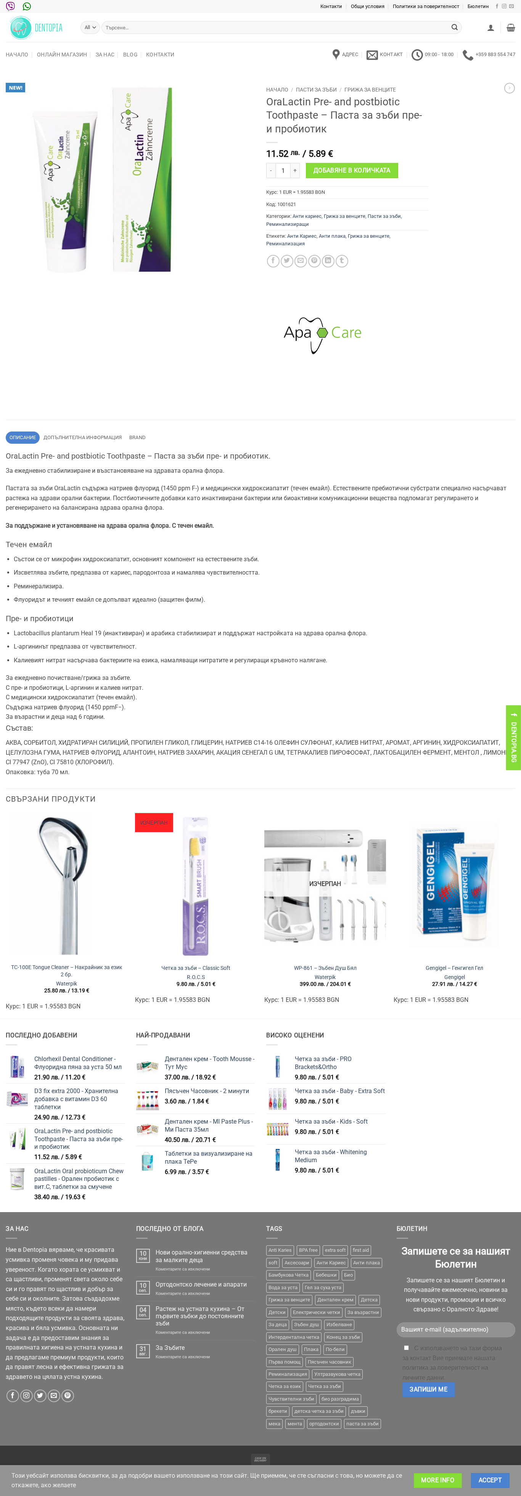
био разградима (340, 1399)
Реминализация (285, 243)
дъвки (358, 1411)
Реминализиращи (287, 224)
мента (295, 1424)
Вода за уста (283, 1287)
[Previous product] (509, 88)
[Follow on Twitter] (40, 1396)
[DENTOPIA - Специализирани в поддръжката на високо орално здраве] (37, 27)
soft (273, 1263)
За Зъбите (170, 1347)
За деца (278, 1324)
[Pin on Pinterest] (314, 261)
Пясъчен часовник (329, 1362)
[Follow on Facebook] (497, 6)
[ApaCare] (323, 336)
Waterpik (66, 984)
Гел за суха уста (323, 1287)
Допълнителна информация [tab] (82, 437)
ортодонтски (324, 1424)
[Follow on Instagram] (504, 6)
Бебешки (326, 1275)
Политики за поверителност (426, 6)
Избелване (339, 1324)
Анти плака (332, 236)
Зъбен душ (306, 1324)
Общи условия (367, 6)
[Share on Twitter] (287, 261)
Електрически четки (316, 1312)
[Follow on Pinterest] (67, 1396)
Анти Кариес (302, 236)
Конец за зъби (343, 1337)
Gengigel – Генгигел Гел (454, 968)
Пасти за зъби (316, 90)
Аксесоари (297, 1263)
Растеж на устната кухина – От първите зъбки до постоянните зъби (200, 1316)
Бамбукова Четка (289, 1275)
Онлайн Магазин (62, 55)
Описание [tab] (23, 437)
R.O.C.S (196, 977)
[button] (491, 27)
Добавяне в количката (352, 170)
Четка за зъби (324, 1386)
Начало (17, 55)
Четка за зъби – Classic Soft (195, 968)
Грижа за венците (370, 90)
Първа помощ (285, 1362)
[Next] (515, 915)
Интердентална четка (294, 1337)
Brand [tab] (137, 437)
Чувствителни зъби (291, 1399)
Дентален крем (335, 1300)
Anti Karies (280, 1250)
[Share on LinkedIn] (328, 261)
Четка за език (285, 1386)
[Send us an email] (511, 6)
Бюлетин (478, 6)
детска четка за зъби (319, 1411)
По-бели (335, 1349)
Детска (369, 1300)
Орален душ (283, 1349)
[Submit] (454, 27)
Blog (130, 55)
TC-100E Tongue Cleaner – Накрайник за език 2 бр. (66, 971)
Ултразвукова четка (337, 1374)
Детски (277, 1312)
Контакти (331, 6)
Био (348, 1275)
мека (274, 1424)
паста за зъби (362, 1424)
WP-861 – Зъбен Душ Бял (325, 968)
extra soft (335, 1250)
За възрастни (363, 1312)
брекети (278, 1411)
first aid (361, 1250)
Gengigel (454, 977)
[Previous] (6, 915)
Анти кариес (307, 216)
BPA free (308, 1250)
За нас (105, 55)
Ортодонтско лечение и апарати (201, 1284)
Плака (311, 1349)
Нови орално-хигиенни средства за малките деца (202, 1256)
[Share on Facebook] (273, 261)
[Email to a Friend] (300, 261)
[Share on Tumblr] (342, 261)
